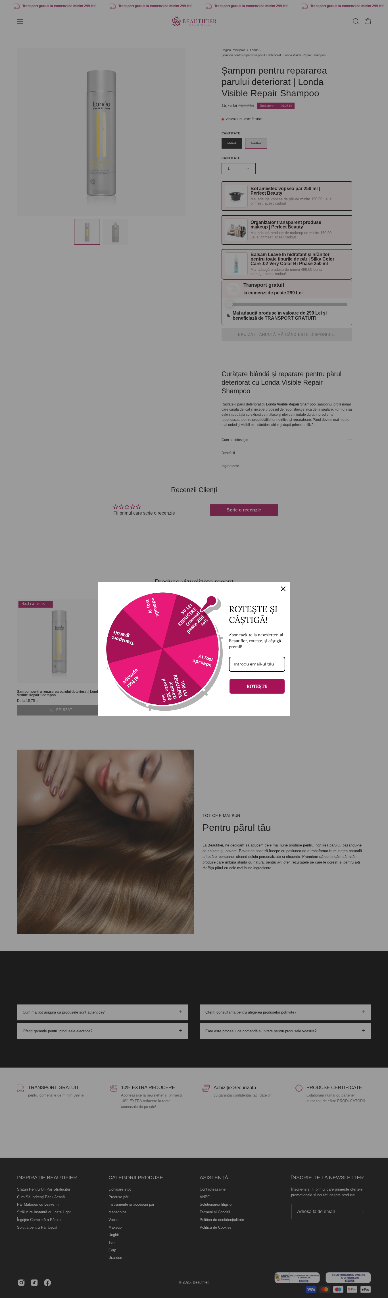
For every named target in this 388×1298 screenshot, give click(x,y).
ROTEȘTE (257, 686)
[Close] (283, 589)
